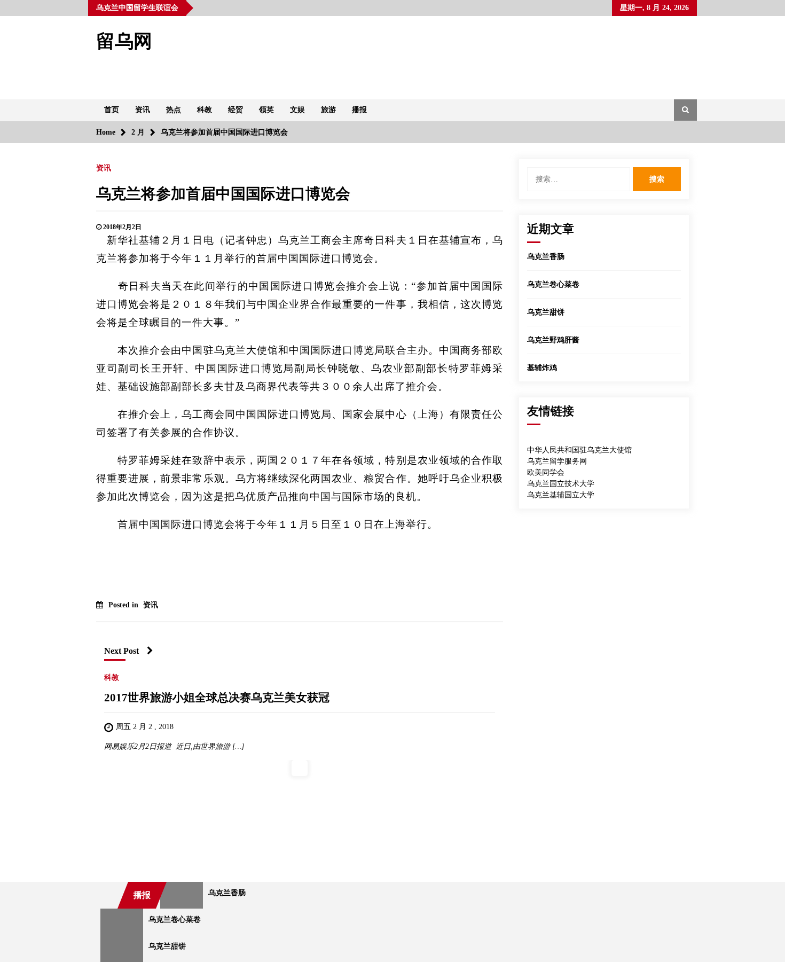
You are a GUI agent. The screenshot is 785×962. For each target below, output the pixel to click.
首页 (111, 110)
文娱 (297, 110)
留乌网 (124, 41)
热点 (173, 110)
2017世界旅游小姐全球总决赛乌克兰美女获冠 (216, 697)
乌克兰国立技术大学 (560, 484)
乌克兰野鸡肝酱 (553, 340)
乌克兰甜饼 (545, 312)
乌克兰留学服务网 (557, 461)
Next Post (121, 651)
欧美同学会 (545, 472)
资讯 (142, 110)
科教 (204, 110)
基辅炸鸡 (542, 368)
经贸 (235, 110)
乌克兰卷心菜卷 (553, 284)
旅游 (328, 110)
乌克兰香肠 (545, 257)
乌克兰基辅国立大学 (560, 495)
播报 (359, 110)
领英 (266, 110)
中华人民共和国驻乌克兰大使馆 (579, 450)
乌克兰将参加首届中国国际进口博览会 (223, 193)
